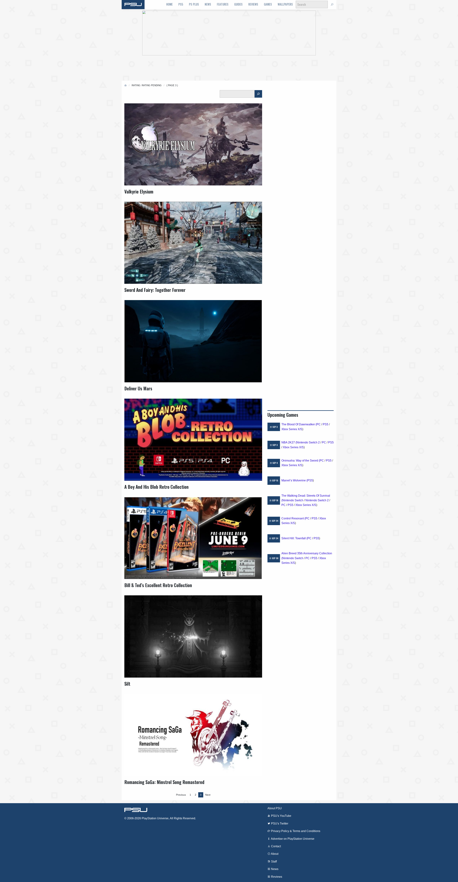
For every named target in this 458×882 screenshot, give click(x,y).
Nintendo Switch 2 (308, 442)
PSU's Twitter (279, 823)
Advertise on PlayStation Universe (292, 838)
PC (318, 424)
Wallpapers (285, 4)
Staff (273, 861)
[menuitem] (169, 4)
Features (222, 4)
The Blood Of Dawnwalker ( (298, 424)
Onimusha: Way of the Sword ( (300, 460)
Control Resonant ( (293, 518)
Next (207, 794)
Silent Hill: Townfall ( (294, 538)
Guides (238, 4)
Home (169, 4)
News (208, 4)
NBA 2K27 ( (288, 442)
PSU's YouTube (280, 815)
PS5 (180, 4)
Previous (181, 794)
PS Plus (194, 4)
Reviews (253, 4)
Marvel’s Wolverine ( (294, 480)
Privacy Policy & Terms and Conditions (295, 831)
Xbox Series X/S (291, 429)
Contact (275, 846)
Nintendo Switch (292, 500)
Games (268, 4)
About (274, 853)
